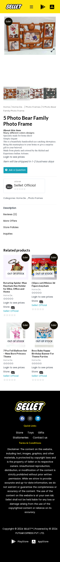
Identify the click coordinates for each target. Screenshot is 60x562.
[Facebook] (22, 418)
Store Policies (10, 227)
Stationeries (20, 437)
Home (6, 107)
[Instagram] (30, 418)
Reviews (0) (10, 214)
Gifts (41, 433)
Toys (31, 433)
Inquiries (7, 233)
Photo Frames (33, 107)
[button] (31, 7)
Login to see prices (14, 157)
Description (9, 208)
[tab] (30, 208)
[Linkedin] (38, 418)
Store (19, 433)
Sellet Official (25, 185)
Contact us (40, 437)
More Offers (10, 220)
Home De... (18, 107)
